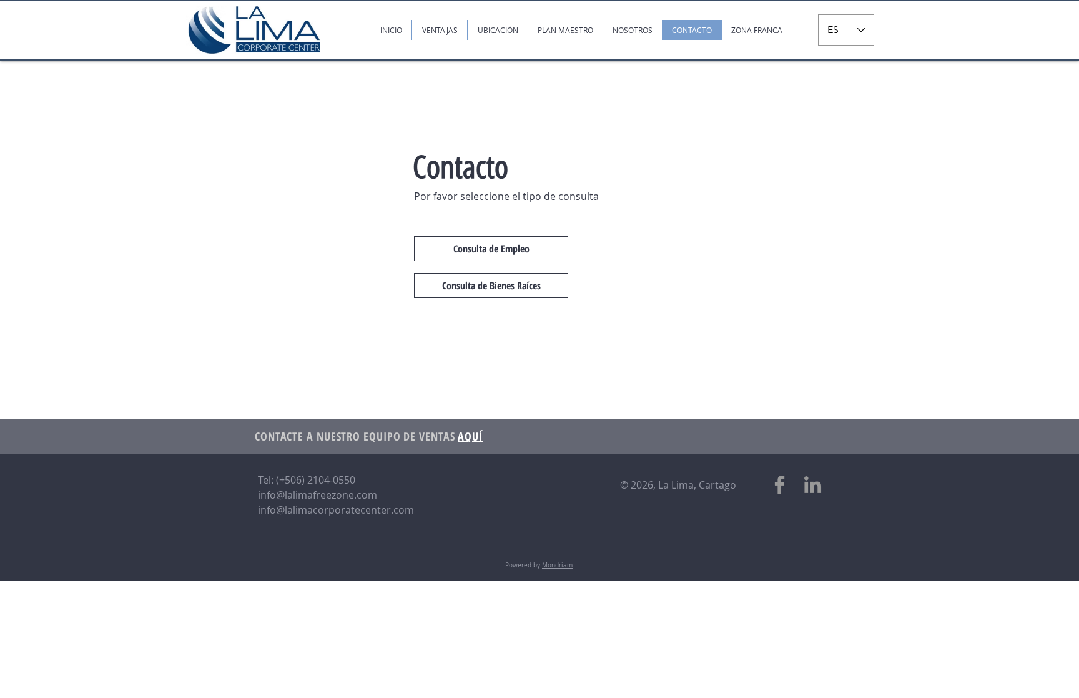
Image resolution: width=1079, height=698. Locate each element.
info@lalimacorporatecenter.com (336, 510)
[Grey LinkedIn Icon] (813, 484)
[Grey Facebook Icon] (779, 484)
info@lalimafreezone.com (317, 495)
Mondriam (557, 565)
